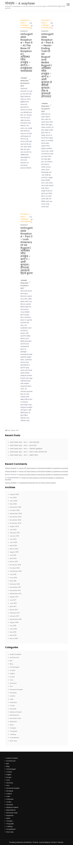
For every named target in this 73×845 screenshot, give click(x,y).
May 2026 (13, 504)
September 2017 (15, 594)
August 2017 (14, 597)
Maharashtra (14, 715)
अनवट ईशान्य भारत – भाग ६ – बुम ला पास (23, 445)
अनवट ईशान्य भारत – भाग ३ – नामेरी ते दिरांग (24, 455)
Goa (11, 686)
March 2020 (14, 549)
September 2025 (16, 514)
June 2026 (13, 501)
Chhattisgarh (14, 667)
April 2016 (13, 635)
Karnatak (13, 709)
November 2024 (15, 520)
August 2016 (14, 622)
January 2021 (14, 536)
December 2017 (15, 587)
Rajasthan (13, 722)
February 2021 (15, 533)
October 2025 (15, 510)
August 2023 (14, 526)
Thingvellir (13, 731)
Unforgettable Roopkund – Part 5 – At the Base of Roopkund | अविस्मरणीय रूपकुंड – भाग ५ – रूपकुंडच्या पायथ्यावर (26, 52)
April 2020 (13, 546)
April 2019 (13, 558)
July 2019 (13, 555)
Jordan (12, 706)
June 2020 (13, 542)
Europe (12, 677)
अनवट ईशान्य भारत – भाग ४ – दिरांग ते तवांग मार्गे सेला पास (28, 452)
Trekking (23, 25)
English (12, 674)
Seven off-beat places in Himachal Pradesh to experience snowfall (43, 468)
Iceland (12, 696)
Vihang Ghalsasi (11, 468)
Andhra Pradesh (15, 654)
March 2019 (14, 562)
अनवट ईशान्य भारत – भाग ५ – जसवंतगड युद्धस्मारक (26, 449)
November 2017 (15, 590)
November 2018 (15, 565)
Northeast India (15, 718)
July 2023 (13, 530)
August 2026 (14, 494)
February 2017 (15, 613)
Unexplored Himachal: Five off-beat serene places (37, 483)
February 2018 (15, 584)
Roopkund (24, 31)
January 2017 (14, 616)
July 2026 (13, 498)
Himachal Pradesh (16, 689)
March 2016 (14, 638)
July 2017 (13, 600)
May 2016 (13, 632)
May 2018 (13, 581)
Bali (11, 661)
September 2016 (15, 619)
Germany (13, 683)
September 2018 (15, 571)
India (22, 23)
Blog (11, 664)
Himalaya (24, 20)
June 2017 (13, 603)
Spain (12, 725)
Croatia (12, 670)
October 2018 (14, 568)
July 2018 (13, 574)
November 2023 (15, 523)
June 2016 (13, 629)
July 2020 (13, 539)
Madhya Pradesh (16, 712)
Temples (13, 728)
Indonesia (13, 702)
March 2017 (14, 610)
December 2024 (15, 517)
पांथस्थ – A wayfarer (20, 3)
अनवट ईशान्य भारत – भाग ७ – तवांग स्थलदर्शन (24, 442)
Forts (11, 680)
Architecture (14, 657)
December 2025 (15, 507)
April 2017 (13, 606)
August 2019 (14, 552)
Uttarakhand (25, 27)
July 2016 (13, 626)
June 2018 (13, 578)
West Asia (13, 741)
